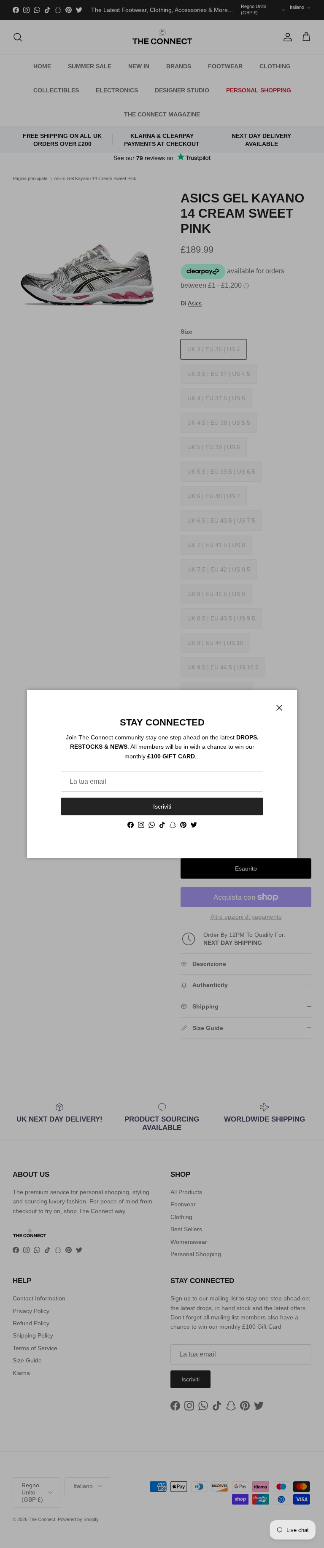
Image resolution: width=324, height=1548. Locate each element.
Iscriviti (162, 806)
